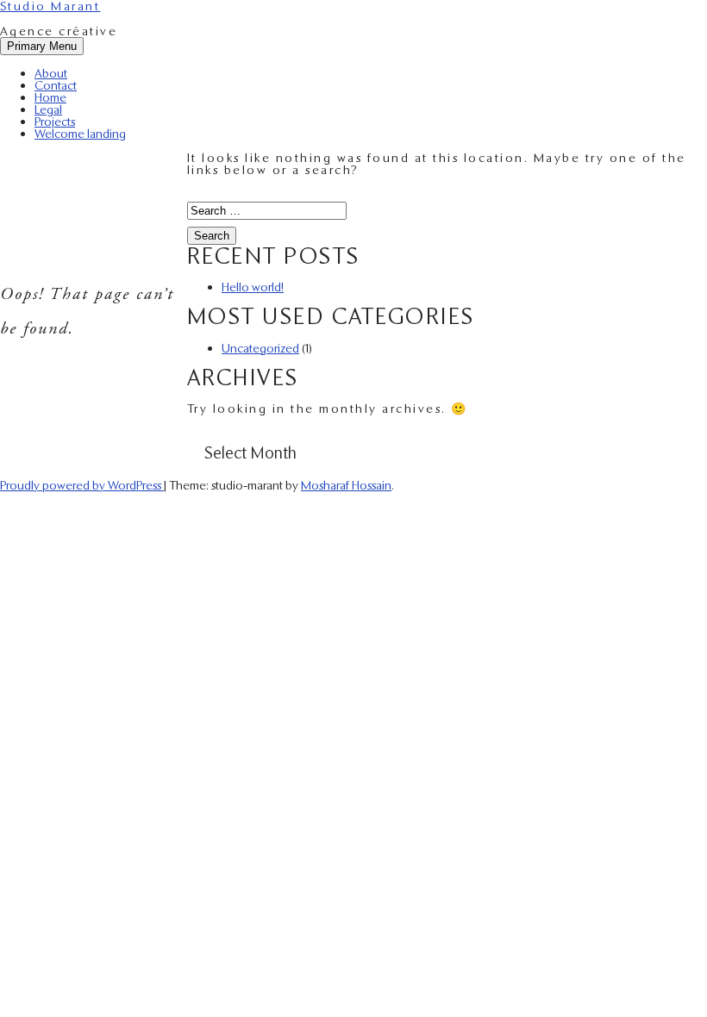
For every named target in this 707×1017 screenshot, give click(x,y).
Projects (54, 121)
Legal (48, 109)
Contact (55, 85)
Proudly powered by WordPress (82, 484)
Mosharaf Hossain (346, 484)
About (50, 73)
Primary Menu (42, 46)
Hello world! (253, 286)
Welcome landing (80, 133)
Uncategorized (260, 347)
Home (50, 97)
